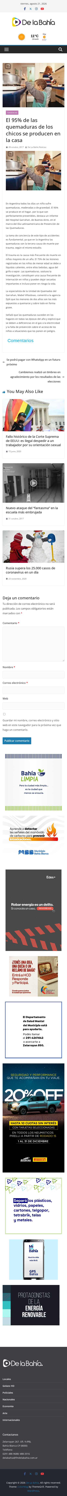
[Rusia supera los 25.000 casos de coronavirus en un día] (33, 533)
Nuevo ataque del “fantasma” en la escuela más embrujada (32, 510)
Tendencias (12, 112)
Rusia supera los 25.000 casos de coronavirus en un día (30, 570)
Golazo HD (8, 1385)
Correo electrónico (15, 683)
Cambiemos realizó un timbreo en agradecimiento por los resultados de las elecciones (35, 376)
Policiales (8, 1392)
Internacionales (11, 1420)
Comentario (11, 623)
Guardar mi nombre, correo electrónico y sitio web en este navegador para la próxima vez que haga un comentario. (32, 725)
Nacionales (9, 1399)
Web (5, 698)
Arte (5, 1413)
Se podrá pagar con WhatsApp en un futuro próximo (33, 362)
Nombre (9, 667)
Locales (7, 1379)
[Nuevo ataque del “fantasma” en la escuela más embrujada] (33, 465)
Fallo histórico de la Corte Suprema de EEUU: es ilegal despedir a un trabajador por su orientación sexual (33, 440)
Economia (8, 1406)
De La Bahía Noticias (37, 147)
